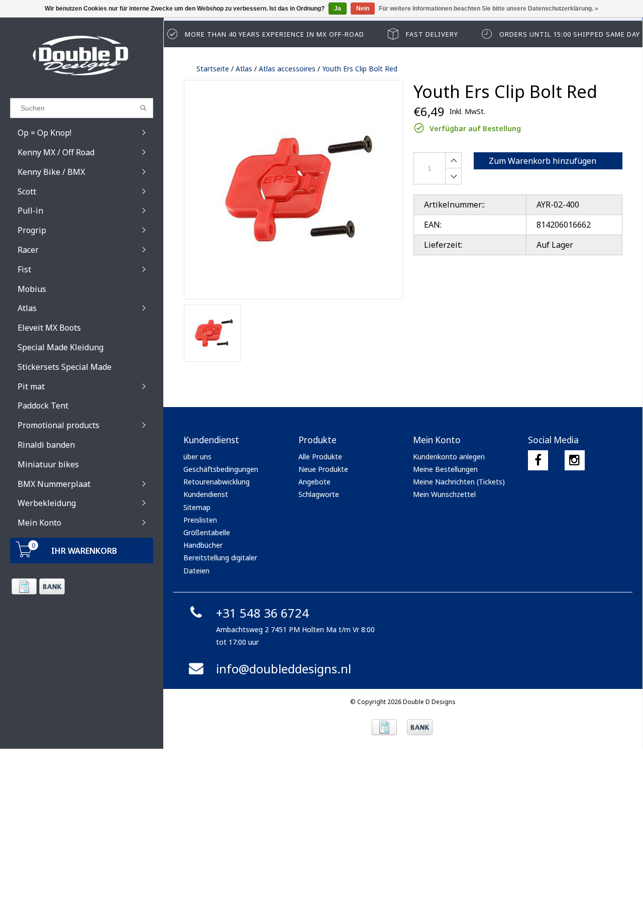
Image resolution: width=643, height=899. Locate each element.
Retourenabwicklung (216, 481)
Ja (337, 8)
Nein (362, 8)
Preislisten (200, 520)
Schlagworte (318, 494)
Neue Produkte (323, 469)
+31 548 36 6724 (262, 613)
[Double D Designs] (81, 55)
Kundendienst (205, 494)
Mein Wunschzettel (444, 494)
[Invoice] (24, 586)
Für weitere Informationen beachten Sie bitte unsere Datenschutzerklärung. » (488, 8)
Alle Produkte (320, 456)
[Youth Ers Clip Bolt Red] (293, 189)
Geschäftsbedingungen (220, 469)
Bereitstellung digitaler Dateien (220, 564)
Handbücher (203, 545)
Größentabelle (206, 532)
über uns (197, 456)
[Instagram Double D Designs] (575, 460)
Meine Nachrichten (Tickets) (459, 481)
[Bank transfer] (51, 586)
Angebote (314, 481)
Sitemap (196, 507)
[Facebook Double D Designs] (538, 460)
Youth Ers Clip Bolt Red (359, 68)
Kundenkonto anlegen (449, 456)
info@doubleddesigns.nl (283, 668)
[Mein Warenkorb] (24, 554)
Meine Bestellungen (445, 469)
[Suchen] (143, 108)
